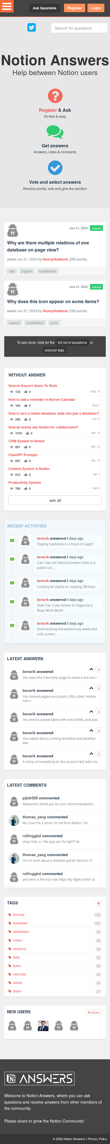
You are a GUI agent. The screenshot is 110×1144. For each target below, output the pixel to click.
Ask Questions (44, 7)
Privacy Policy (97, 1138)
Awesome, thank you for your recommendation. (58, 803)
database (56, 923)
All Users (93, 1012)
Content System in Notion (28, 468)
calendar (56, 974)
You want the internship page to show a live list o (60, 677)
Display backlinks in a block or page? (65, 543)
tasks (56, 965)
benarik (43, 538)
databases (56, 931)
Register (74, 7)
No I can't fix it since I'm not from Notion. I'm (55, 822)
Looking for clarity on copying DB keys (66, 586)
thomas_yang (34, 816)
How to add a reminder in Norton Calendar (42, 399)
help (12, 271)
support (27, 271)
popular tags (54, 349)
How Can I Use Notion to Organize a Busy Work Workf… (65, 608)
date (56, 957)
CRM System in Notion (26, 441)
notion (56, 940)
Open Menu (7, 6)
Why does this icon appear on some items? (53, 301)
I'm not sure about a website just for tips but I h (58, 860)
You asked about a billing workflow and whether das (59, 740)
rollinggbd (32, 835)
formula (56, 914)
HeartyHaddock (55, 259)
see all (55, 500)
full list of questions (72, 342)
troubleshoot (47, 271)
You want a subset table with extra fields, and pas (60, 719)
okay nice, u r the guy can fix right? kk (51, 841)
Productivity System (24, 482)
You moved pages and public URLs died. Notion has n (59, 698)
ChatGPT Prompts (23, 454)
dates (56, 991)
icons (54, 322)
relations (56, 948)
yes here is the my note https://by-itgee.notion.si (59, 879)
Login (96, 7)
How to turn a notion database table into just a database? (53, 413)
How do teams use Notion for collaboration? (43, 427)
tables (56, 982)
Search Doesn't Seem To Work (32, 385)
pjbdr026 (30, 797)
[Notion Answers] (52, 1078)
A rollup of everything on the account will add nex (60, 761)
